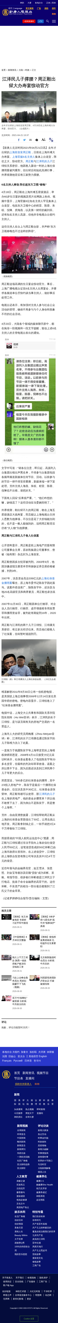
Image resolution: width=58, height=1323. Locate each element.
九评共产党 (37, 1235)
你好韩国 (19, 1224)
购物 (37, 1084)
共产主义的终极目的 (41, 1227)
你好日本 (19, 1220)
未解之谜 (21, 1181)
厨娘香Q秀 (20, 1243)
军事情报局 (43, 1153)
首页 (3, 70)
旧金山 (12, 1056)
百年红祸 (36, 1243)
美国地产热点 (23, 1207)
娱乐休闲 (20, 1211)
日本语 (28, 1060)
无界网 (6, 1299)
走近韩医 (40, 1200)
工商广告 (36, 1265)
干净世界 (48, 1291)
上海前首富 (16, 152)
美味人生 (19, 1231)
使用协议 (7, 1281)
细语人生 (42, 1172)
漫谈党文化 (37, 1258)
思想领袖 (42, 1145)
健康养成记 (41, 1192)
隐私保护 (43, 1277)
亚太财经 (21, 1168)
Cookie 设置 (29, 1319)
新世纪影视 (18, 1299)
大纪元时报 (35, 1291)
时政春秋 (42, 1142)
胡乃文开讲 (41, 1188)
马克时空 (42, 1164)
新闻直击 (21, 1145)
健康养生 (41, 1176)
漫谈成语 (21, 1196)
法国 (4, 1056)
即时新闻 (41, 1109)
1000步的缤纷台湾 (22, 1248)
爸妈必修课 (22, 1200)
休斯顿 (50, 1052)
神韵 (22, 3)
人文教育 (22, 1176)
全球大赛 (29, 1117)
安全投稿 (19, 1281)
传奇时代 (36, 1220)
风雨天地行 (37, 1246)
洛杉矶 (33, 1052)
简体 (54, 3)
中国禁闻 (21, 1138)
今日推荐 (18, 1113)
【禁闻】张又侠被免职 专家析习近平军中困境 (20, 919)
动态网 (48, 1295)
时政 (27, 70)
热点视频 (29, 1109)
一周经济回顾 (23, 1157)
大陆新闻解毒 (44, 1168)
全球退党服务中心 (23, 1295)
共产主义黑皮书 (39, 1250)
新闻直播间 (29, 21)
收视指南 (32, 1277)
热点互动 (42, 1134)
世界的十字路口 (45, 1160)
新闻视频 (22, 1125)
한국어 (37, 1060)
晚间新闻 (21, 1142)
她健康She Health (44, 1184)
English (43, 1056)
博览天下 (29, 1113)
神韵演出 (18, 1117)
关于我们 (20, 1277)
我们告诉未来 (38, 1216)
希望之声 (7, 1295)
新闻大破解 (43, 1149)
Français (6, 1060)
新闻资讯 (12, 70)
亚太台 (21, 1056)
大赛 (29, 3)
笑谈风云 (21, 1184)
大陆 (21, 70)
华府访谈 (21, 1153)
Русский (18, 1060)
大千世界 (19, 1239)
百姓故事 (36, 1254)
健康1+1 (40, 1181)
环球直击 (21, 1134)
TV (41, 21)
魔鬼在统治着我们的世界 (43, 1231)
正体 (48, 3)
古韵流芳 (21, 1188)
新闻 (16, 1094)
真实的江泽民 (38, 1239)
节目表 (18, 1078)
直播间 (29, 1078)
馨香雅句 (21, 1192)
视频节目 (43, 1073)
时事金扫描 (43, 1138)
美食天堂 (19, 1227)
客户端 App (8, 1285)
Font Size (43, 139)
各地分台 (39, 3)
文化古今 (21, 1203)
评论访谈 (43, 1125)
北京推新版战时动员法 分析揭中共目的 (48, 960)
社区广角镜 (22, 1160)
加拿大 (24, 1052)
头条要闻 (18, 1109)
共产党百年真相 (39, 1224)
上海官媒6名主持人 (23, 156)
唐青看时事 (43, 1157)
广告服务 (31, 1281)
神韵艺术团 (21, 1291)
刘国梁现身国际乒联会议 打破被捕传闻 (48, 980)
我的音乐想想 (21, 1254)
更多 (29, 1299)
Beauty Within (21, 1235)
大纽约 (15, 1052)
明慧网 (38, 1295)
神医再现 (40, 1196)
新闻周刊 (21, 1149)
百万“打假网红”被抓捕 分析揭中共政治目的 (19, 1001)
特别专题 (37, 1211)
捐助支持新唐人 (23, 1084)
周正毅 (27, 152)
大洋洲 (41, 1052)
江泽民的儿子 (44, 161)
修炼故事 (36, 1262)
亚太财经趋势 (23, 1164)
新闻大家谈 (43, 1130)
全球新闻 (21, 1130)
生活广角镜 (20, 1216)
